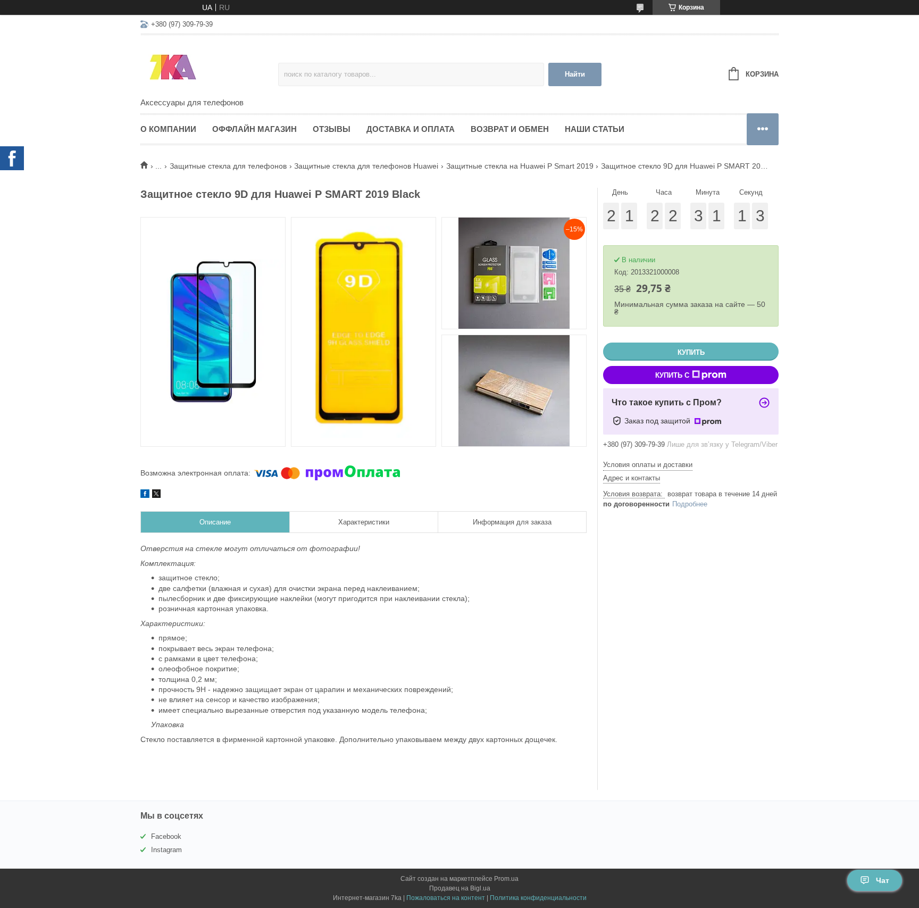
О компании (168, 129)
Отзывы (331, 129)
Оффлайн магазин (254, 129)
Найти (575, 74)
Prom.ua (506, 878)
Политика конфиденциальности (538, 898)
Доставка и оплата (410, 129)
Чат (882, 880)
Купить (691, 352)
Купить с (672, 375)
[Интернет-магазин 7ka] (209, 67)
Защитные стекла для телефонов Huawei (366, 166)
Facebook (166, 836)
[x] (156, 495)
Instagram (166, 850)
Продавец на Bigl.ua (459, 888)
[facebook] (144, 495)
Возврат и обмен (510, 129)
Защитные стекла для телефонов (228, 166)
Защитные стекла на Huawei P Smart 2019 (520, 166)
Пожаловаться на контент (445, 898)
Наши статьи (594, 129)
